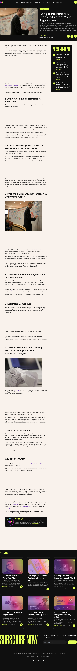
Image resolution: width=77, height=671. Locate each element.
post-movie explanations (36, 463)
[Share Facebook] (68, 36)
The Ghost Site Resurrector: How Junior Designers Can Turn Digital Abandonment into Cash (63, 85)
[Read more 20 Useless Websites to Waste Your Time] (21, 586)
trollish (11, 291)
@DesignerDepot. (36, 523)
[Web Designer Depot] (1, 2)
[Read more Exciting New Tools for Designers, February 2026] (47, 589)
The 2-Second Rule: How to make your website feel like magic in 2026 (62, 56)
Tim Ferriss (16, 390)
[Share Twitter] (72, 36)
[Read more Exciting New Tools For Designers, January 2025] (74, 625)
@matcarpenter (27, 506)
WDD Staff (19, 519)
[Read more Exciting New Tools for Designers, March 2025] (74, 588)
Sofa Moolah (14, 504)
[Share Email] (75, 36)
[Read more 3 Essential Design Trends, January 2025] (47, 624)
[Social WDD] (33, 660)
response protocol (37, 249)
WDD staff (17, 520)
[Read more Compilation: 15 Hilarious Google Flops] (21, 624)
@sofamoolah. (13, 508)
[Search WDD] (75, 2)
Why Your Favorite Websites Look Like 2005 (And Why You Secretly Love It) (62, 75)
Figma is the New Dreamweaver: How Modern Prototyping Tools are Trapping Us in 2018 (62, 65)
